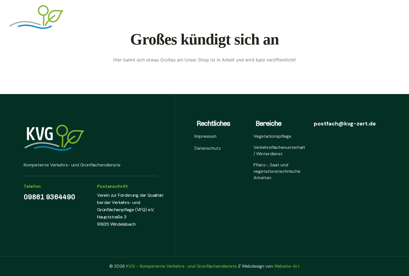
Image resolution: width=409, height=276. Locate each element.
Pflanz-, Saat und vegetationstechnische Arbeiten (276, 171)
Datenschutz (207, 148)
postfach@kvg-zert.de (344, 123)
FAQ (252, 16)
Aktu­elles (282, 16)
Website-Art (287, 266)
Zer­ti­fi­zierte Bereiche (208, 16)
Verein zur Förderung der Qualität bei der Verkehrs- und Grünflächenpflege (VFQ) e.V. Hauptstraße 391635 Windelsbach (130, 209)
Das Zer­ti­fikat (151, 16)
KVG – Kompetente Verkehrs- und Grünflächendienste (181, 266)
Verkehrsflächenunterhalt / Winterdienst (279, 150)
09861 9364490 (49, 197)
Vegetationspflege (272, 136)
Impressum (205, 136)
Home (113, 16)
